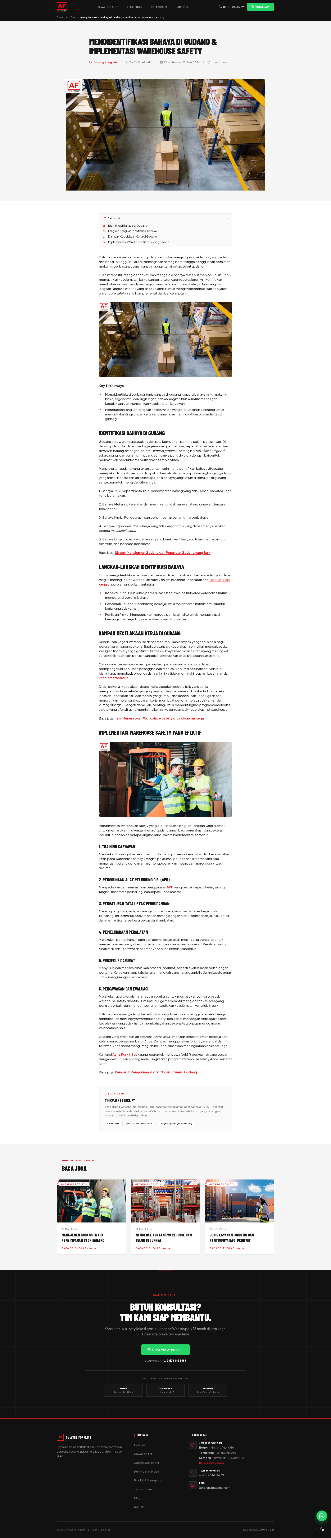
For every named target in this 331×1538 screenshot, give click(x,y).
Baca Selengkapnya (76, 1248)
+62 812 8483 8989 (211, 1475)
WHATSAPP (262, 7)
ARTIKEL (183, 6)
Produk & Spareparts (148, 1480)
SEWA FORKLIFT (108, 6)
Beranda (62, 17)
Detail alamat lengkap (211, 1463)
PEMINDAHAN (160, 6)
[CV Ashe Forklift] (62, 7)
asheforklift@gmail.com (214, 1487)
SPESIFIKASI (135, 6)
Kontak (139, 1507)
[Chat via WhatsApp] (321, 1515)
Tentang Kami (143, 1489)
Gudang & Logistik (105, 62)
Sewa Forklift (143, 1453)
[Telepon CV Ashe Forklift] (321, 1528)
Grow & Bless (266, 1529)
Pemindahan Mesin (146, 1471)
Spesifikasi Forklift (146, 1462)
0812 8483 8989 (233, 7)
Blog (73, 17)
